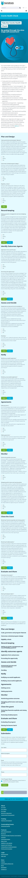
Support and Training (6, 845)
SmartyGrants (4, 854)
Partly (4, 158)
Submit (5, 785)
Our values (3, 809)
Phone (2, 772)
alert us (17, 125)
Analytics (3, 837)
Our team (3, 811)
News (2, 865)
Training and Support (6, 820)
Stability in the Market (6, 843)
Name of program (5, 753)
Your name (3, 747)
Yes (3, 156)
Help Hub (3, 856)
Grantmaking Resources (7, 863)
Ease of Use (4, 841)
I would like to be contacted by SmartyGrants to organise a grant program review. (14, 781)
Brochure (3, 833)
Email (2, 760)
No (3, 160)
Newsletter (4, 867)
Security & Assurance (6, 813)
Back (10, 242)
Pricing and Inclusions (6, 848)
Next (4, 206)
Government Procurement (7, 815)
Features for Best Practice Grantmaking (11, 835)
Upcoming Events (5, 826)
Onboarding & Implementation (9, 847)
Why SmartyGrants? (6, 831)
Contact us (3, 869)
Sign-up (7, 799)
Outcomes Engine (5, 839)
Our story (3, 807)
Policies (3, 861)
